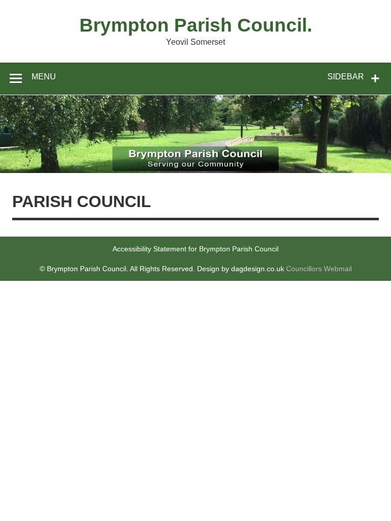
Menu (44, 76)
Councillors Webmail (319, 269)
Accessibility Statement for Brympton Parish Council (195, 248)
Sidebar (345, 76)
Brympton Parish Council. (195, 25)
